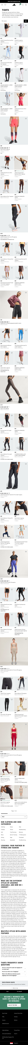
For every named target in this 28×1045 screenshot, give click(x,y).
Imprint (15, 1033)
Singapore (16, 1043)
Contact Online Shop (18, 1013)
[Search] (22, 4)
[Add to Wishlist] (12, 25)
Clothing (3, 827)
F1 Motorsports (22, 834)
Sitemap (15, 1016)
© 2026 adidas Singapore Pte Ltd (8, 1038)
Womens (21, 832)
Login (7, 991)
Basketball (12, 840)
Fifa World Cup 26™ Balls (22, 840)
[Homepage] (14, 5)
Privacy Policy (17, 1030)
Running (7, 15)
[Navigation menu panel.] (2, 4)
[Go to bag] (25, 4)
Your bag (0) (19, 991)
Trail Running (13, 832)
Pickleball (21, 837)
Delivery (15, 1020)
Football (3, 829)
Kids (20, 827)
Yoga (11, 837)
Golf (2, 832)
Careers (3, 1020)
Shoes (11, 827)
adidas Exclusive (5, 1023)
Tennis (11, 829)
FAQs (3, 1016)
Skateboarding (22, 829)
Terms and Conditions (6, 1033)
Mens (2, 834)
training (12, 15)
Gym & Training (13, 834)
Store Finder (4, 1013)
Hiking (2, 837)
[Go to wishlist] (5, 4)
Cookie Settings (5, 1030)
